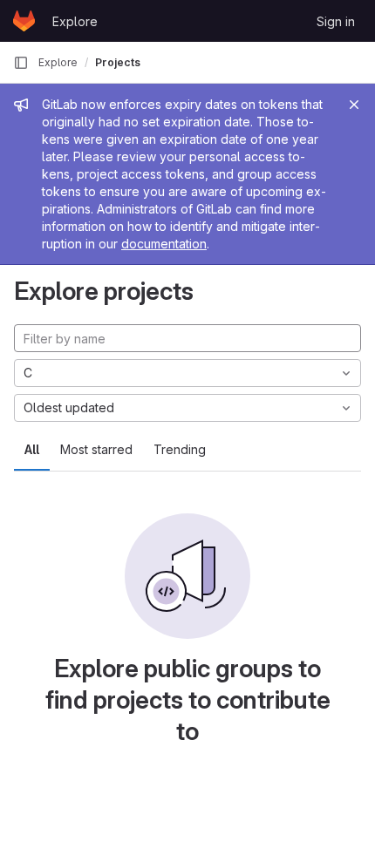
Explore (75, 21)
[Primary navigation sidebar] (21, 63)
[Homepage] (24, 21)
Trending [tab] (179, 449)
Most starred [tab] (96, 449)
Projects (117, 62)
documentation (164, 243)
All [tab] (31, 449)
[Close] (354, 104)
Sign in (336, 21)
